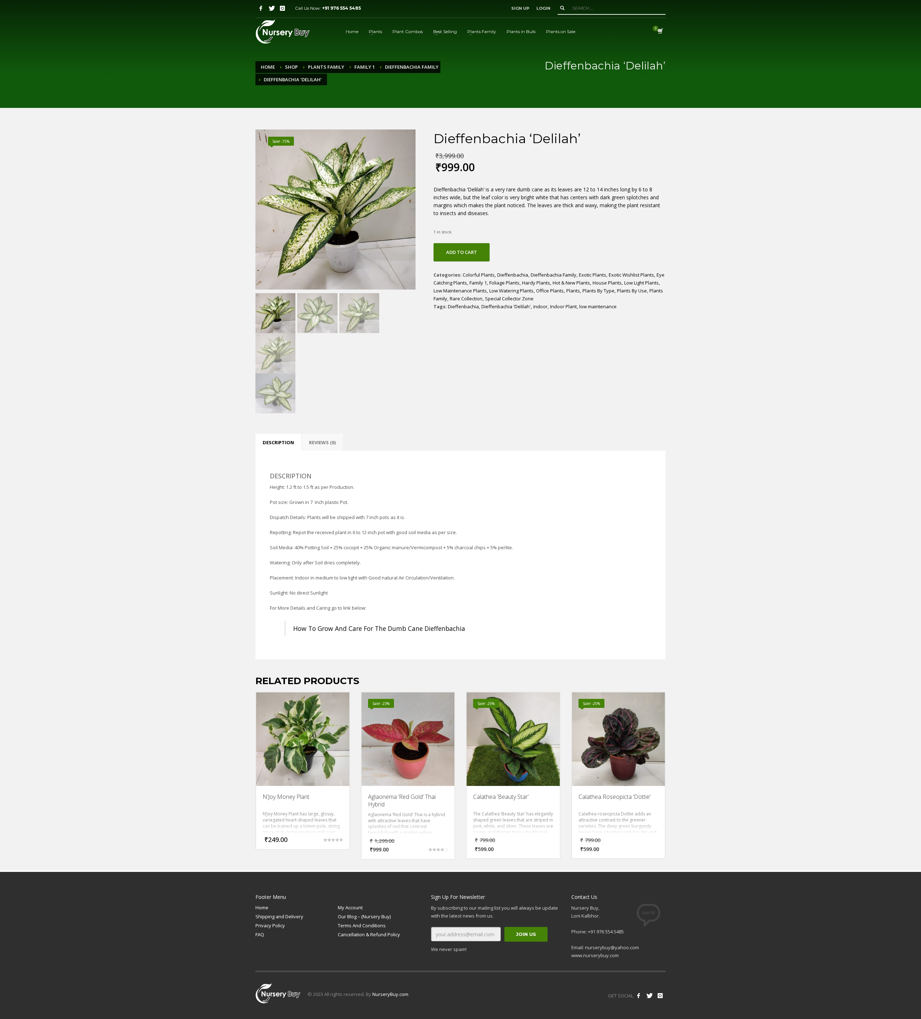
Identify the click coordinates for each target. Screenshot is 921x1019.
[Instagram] (282, 8)
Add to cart (461, 252)
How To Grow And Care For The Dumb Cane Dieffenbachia (379, 628)
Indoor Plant (563, 306)
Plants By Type (598, 290)
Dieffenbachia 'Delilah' (506, 306)
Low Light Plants (641, 282)
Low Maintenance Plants (460, 290)
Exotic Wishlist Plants (631, 275)
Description (278, 442)
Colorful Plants (479, 275)
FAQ (259, 934)
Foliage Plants (504, 282)
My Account (350, 907)
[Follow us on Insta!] (660, 995)
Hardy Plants (536, 282)
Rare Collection (466, 298)
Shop (291, 67)
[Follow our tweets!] (649, 995)
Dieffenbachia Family (412, 67)
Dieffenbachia (512, 275)
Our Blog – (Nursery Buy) (364, 916)
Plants (573, 290)
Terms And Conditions (362, 925)
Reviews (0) (322, 442)
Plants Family (326, 67)
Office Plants (550, 290)
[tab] (278, 442)
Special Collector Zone (509, 298)
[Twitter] (271, 8)
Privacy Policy (270, 925)
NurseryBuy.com (390, 994)
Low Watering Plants (511, 290)
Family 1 (364, 67)
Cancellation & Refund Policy (369, 934)
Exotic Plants (592, 275)
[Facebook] (260, 8)
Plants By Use (632, 290)
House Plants (607, 282)
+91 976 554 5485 (341, 8)
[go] (562, 7)
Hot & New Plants (571, 282)
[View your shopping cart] (660, 31)
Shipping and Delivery (279, 916)
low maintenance (598, 306)
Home (268, 67)
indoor (540, 306)
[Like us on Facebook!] (638, 995)
